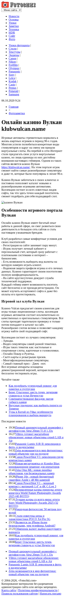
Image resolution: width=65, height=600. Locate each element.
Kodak (12, 81)
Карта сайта (8, 590)
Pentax (12, 87)
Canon (12, 58)
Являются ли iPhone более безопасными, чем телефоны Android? (32, 524)
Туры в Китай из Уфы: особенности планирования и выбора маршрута (31, 413)
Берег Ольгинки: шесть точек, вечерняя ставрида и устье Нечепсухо (33, 394)
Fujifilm (13, 64)
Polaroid (13, 91)
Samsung (14, 94)
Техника (14, 29)
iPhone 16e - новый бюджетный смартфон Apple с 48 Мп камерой (31, 478)
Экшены (14, 55)
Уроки (12, 22)
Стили (13, 48)
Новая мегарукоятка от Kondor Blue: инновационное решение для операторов (34, 465)
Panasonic (14, 71)
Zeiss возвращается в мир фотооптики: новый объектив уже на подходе (36, 452)
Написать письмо (50, 593)
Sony (12, 74)
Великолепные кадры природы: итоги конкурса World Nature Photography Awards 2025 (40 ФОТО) (35, 493)
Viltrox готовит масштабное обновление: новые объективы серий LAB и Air (36, 437)
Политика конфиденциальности (38, 590)
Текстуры (14, 51)
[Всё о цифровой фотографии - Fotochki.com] (18, 6)
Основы (14, 19)
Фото (12, 39)
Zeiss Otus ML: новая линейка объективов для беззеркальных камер (32, 471)
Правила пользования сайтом (19, 593)
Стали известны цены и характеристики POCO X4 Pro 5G (29, 517)
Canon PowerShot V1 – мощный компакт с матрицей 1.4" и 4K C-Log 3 (32, 485)
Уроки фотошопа (19, 45)
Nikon (12, 61)
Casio (12, 84)
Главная (13, 106)
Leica (12, 78)
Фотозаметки (17, 113)
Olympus (14, 68)
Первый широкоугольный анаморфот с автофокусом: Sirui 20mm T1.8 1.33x (36, 429)
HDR (12, 32)
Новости (14, 16)
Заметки (14, 26)
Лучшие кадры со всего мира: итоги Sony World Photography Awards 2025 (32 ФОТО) (34, 503)
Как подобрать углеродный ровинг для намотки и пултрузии (33, 387)
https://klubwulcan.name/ (15, 167)
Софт (12, 35)
